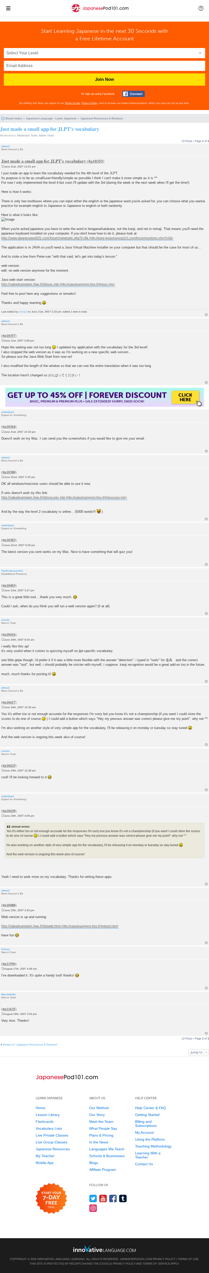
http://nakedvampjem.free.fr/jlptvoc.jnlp (30, 284)
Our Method (99, 1108)
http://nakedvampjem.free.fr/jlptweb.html (31, 926)
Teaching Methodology (153, 1146)
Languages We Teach (106, 1149)
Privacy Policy (90, 103)
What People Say (103, 1128)
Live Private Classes (52, 1135)
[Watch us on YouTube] (103, 1198)
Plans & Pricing (101, 1135)
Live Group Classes (51, 1142)
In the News (98, 1142)
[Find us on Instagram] (93, 1208)
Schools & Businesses (107, 1156)
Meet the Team (101, 1122)
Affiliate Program (102, 1170)
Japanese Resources (53, 1149)
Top (206, 314)
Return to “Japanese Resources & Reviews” (30, 1044)
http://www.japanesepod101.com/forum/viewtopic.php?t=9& (44, 238)
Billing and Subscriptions (146, 1124)
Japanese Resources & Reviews (101, 118)
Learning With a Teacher (148, 1155)
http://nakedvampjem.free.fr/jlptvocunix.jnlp (33, 497)
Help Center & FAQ (150, 1108)
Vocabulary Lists (49, 1128)
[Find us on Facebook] (113, 1198)
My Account (144, 1132)
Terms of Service (156, 1263)
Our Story (97, 1115)
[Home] (99, 12)
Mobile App (45, 1163)
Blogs (93, 1163)
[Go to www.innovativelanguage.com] (104, 1248)
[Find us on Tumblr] (123, 1198)
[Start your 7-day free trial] (51, 1198)
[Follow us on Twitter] (93, 1198)
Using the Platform (150, 1139)
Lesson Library (48, 1115)
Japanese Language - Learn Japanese (51, 118)
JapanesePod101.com (136, 1259)
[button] (201, 8)
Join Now (104, 79)
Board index (14, 118)
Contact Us (144, 1164)
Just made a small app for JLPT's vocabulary (49, 129)
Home (40, 1108)
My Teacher (45, 1156)
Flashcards (45, 1122)
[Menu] (8, 8)
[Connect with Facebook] (133, 94)
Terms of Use (72, 103)
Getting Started (147, 1115)
